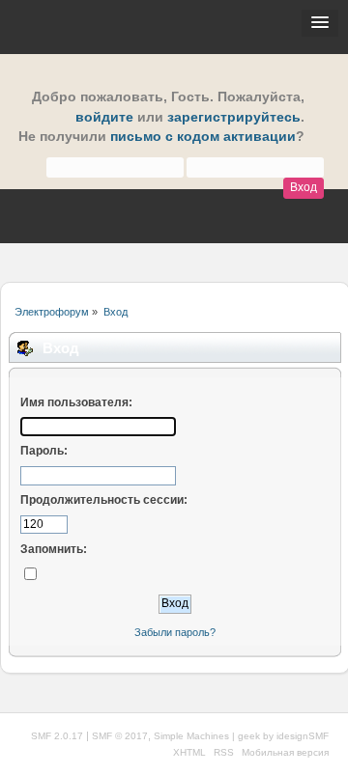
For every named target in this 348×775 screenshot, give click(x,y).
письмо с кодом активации (203, 136)
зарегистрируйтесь (234, 117)
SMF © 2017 (120, 736)
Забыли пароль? (175, 632)
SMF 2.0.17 (57, 736)
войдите (104, 117)
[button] (320, 23)
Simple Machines (191, 736)
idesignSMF (302, 736)
